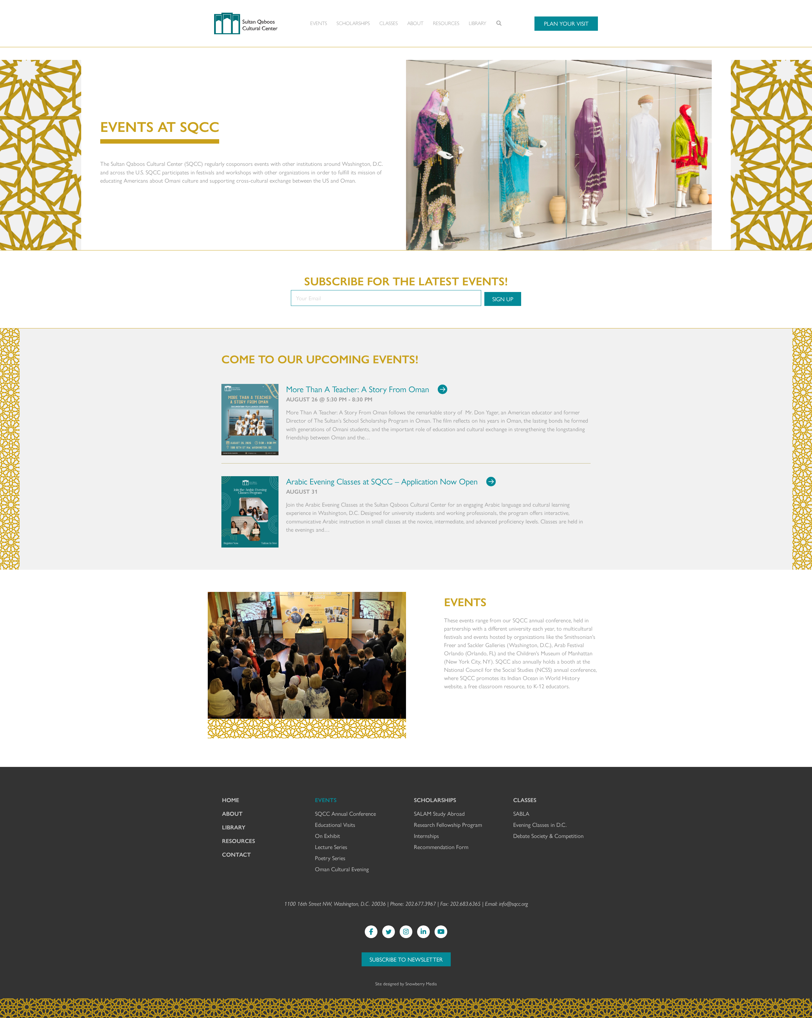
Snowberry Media (421, 983)
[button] (566, 23)
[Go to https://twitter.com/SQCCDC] (388, 931)
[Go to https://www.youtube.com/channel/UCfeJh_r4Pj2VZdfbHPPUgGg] (441, 931)
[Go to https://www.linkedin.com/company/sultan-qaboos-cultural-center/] (423, 931)
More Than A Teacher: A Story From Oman (357, 389)
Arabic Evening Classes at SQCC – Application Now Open (382, 481)
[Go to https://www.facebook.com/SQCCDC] (371, 931)
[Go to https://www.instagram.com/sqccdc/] (406, 931)
